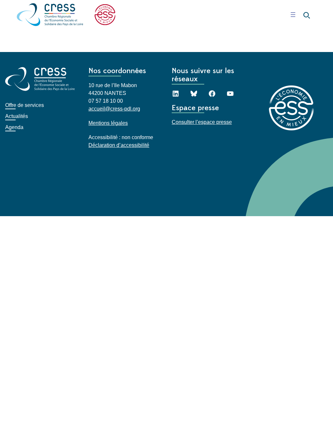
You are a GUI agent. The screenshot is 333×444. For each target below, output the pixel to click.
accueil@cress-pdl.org (114, 108)
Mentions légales (108, 123)
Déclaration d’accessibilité (118, 145)
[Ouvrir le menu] (293, 15)
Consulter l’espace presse (202, 122)
